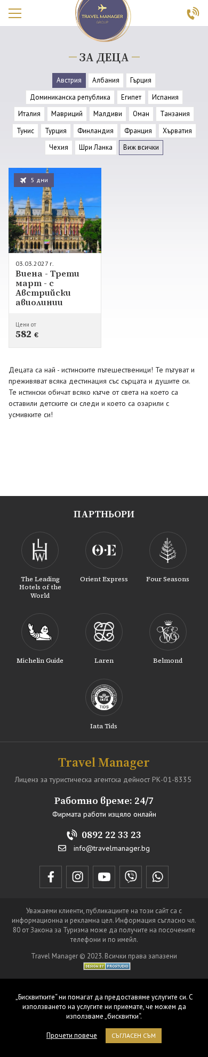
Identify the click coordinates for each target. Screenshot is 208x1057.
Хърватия (177, 130)
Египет (131, 97)
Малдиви (107, 113)
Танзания (175, 113)
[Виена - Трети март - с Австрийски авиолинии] (55, 258)
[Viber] (130, 877)
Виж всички (141, 147)
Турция (56, 130)
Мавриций (67, 113)
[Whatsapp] (157, 877)
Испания (165, 97)
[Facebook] (50, 877)
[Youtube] (104, 877)
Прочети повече (71, 1035)
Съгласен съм (133, 1035)
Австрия (69, 80)
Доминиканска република (70, 97)
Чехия (58, 147)
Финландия (95, 130)
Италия (29, 113)
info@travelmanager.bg (112, 848)
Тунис (25, 130)
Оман (141, 113)
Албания (105, 80)
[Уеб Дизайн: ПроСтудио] (104, 965)
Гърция (140, 80)
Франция (138, 130)
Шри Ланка (96, 147)
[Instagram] (77, 877)
